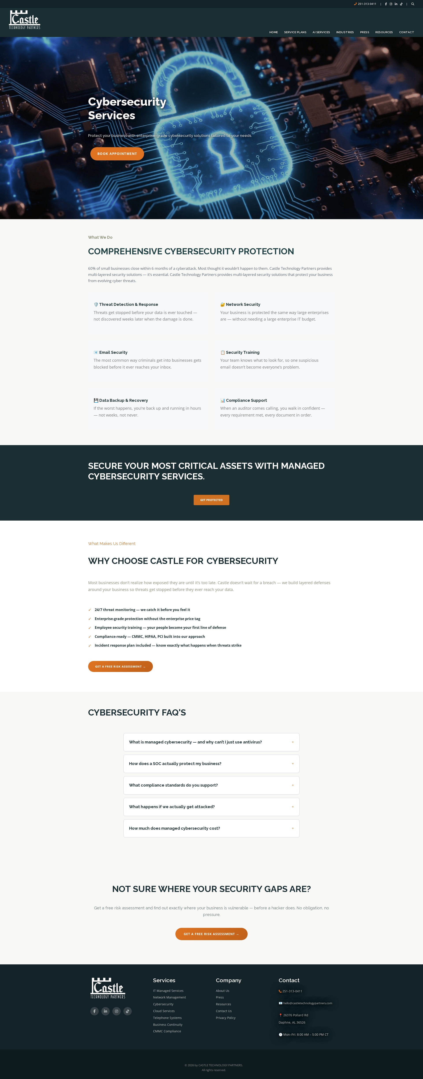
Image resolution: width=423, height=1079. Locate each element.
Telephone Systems (167, 1018)
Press (364, 32)
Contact (406, 32)
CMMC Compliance (167, 1031)
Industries (345, 32)
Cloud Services (164, 1011)
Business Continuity (167, 1024)
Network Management (169, 997)
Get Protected (211, 500)
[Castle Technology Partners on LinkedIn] (396, 4)
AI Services (321, 32)
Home (273, 32)
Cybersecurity (163, 1004)
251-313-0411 (367, 4)
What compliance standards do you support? (211, 785)
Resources (384, 32)
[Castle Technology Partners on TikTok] (401, 4)
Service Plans (295, 32)
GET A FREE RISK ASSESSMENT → (120, 666)
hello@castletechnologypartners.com (307, 1003)
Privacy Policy (226, 1018)
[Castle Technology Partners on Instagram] (391, 4)
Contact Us (224, 1011)
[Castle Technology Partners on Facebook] (386, 4)
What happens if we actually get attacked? (211, 807)
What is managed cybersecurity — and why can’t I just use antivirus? (211, 742)
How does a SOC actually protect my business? (211, 763)
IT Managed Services (168, 991)
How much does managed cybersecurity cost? (211, 828)
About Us (222, 991)
